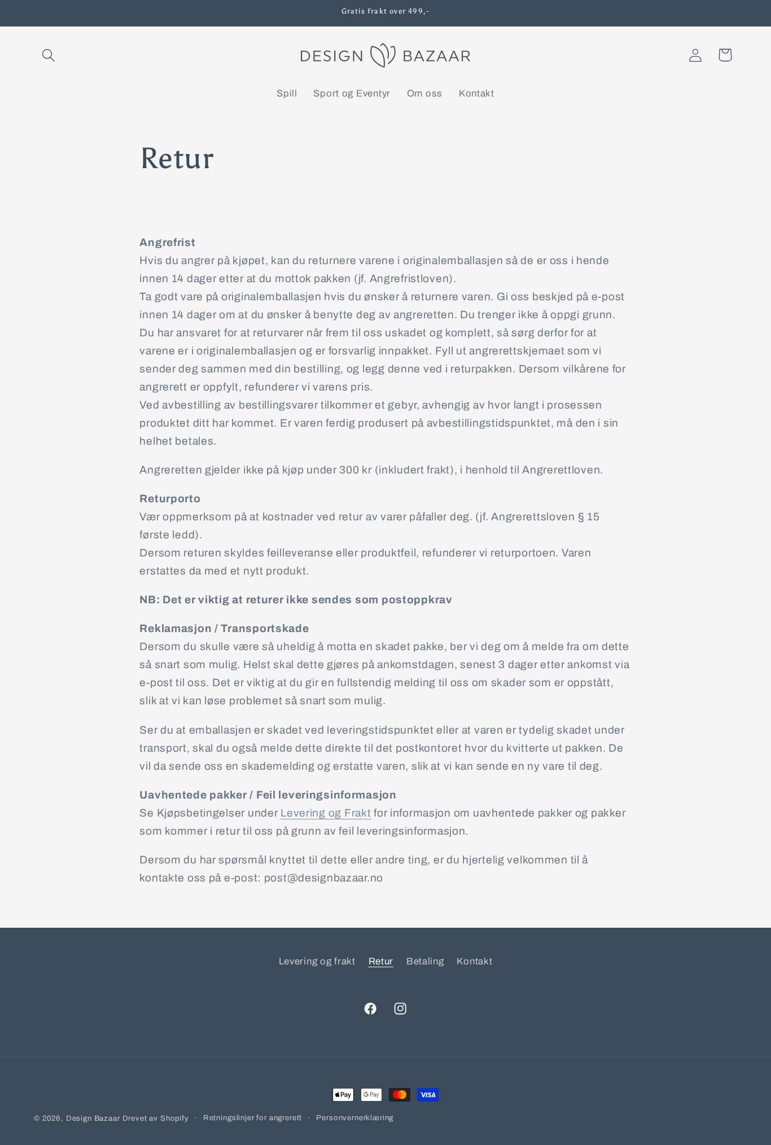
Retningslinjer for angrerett (253, 1117)
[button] (49, 55)
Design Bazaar (93, 1118)
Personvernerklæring (354, 1117)
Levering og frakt (317, 961)
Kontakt (474, 961)
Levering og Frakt (326, 813)
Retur (381, 961)
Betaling (425, 961)
